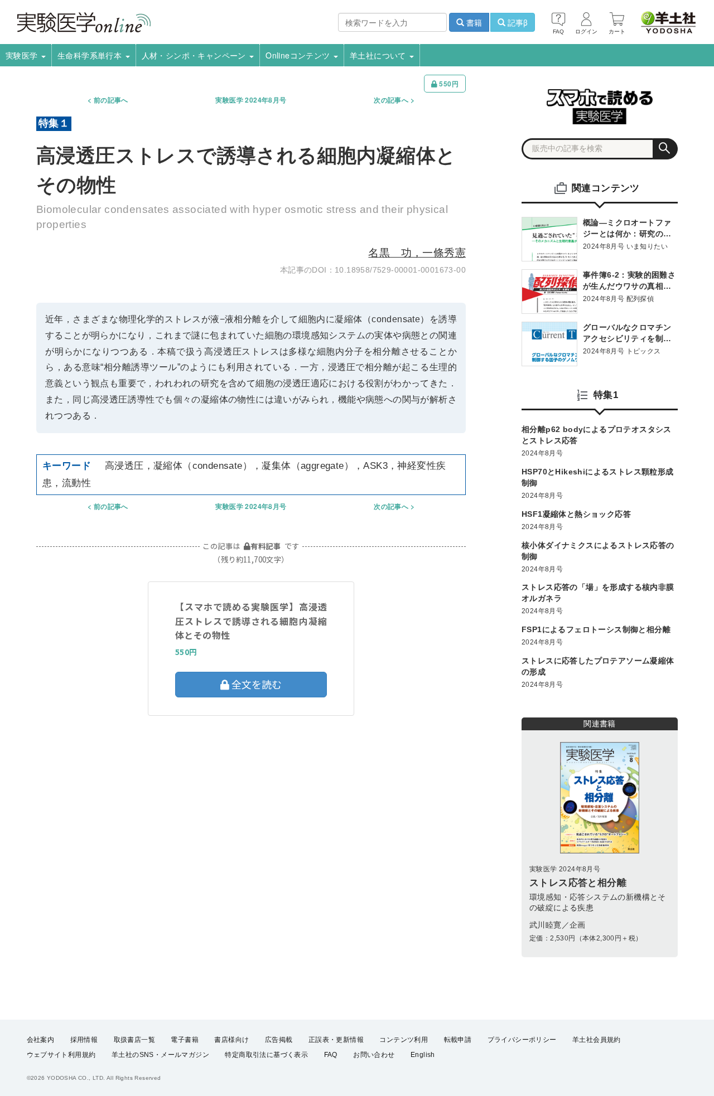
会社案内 (41, 1040)
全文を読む (255, 684)
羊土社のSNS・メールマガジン (160, 1055)
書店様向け (231, 1040)
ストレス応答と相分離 (577, 882)
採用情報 (84, 1040)
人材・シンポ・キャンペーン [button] (195, 55)
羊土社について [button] (379, 55)
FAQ (330, 1055)
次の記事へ (391, 100)
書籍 (473, 22)
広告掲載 (279, 1040)
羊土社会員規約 (596, 1040)
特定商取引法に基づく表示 (266, 1055)
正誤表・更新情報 (336, 1040)
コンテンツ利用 (403, 1040)
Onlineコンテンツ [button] (299, 55)
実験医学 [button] (23, 55)
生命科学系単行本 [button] (90, 55)
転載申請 (458, 1040)
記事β (516, 22)
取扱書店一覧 (134, 1040)
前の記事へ (111, 100)
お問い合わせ (373, 1055)
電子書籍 (185, 1040)
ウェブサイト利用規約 (61, 1055)
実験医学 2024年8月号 (250, 100)
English (423, 1055)
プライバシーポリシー (522, 1040)
